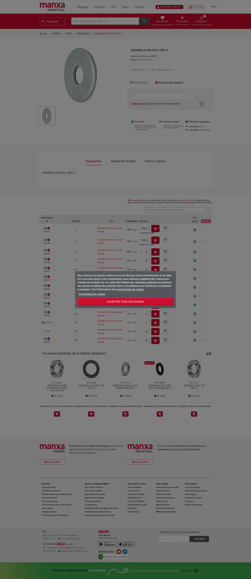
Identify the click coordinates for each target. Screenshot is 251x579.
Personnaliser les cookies (92, 294)
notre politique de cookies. (130, 289)
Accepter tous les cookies (125, 301)
